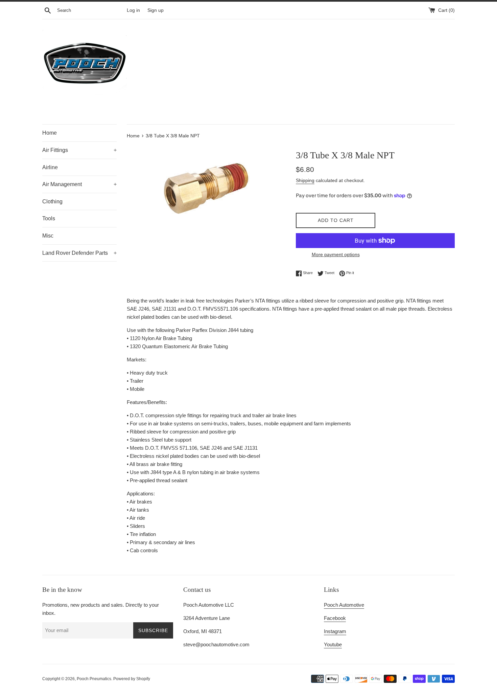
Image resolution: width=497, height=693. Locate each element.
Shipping (305, 180)
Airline (50, 167)
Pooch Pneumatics (94, 678)
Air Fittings (79, 150)
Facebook (335, 618)
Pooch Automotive (344, 605)
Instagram (335, 631)
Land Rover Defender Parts (79, 253)
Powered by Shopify (131, 678)
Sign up (155, 10)
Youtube (333, 644)
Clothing (52, 201)
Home (49, 133)
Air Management (79, 184)
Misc (47, 236)
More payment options (336, 254)
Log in (133, 10)
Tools (48, 218)
